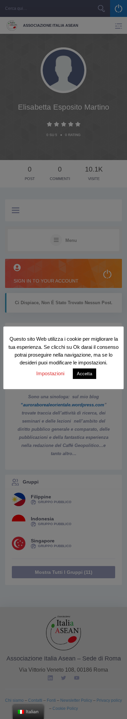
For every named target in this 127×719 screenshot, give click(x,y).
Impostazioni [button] (50, 373)
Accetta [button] (84, 373)
